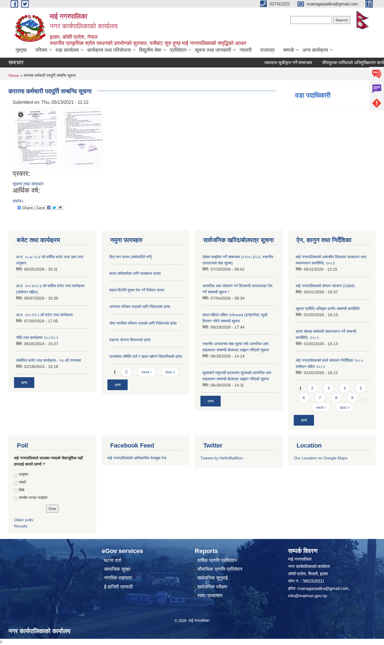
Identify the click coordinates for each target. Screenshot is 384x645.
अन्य (24, 382)
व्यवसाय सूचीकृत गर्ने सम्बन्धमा (278, 62)
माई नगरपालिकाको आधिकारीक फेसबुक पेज (136, 458)
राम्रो (22, 482)
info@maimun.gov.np (307, 595)
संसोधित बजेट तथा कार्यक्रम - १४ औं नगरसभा (48, 360)
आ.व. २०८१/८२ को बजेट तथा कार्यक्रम (44, 315)
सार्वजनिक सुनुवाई (212, 578)
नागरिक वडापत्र (118, 578)
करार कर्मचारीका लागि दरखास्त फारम (135, 273)
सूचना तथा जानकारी (213, 50)
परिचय (41, 50)
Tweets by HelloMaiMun (221, 458)
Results (20, 526)
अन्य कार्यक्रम (315, 50)
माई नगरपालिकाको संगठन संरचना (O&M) (325, 286)
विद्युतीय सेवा (150, 50)
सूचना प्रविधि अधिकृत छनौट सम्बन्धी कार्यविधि (328, 308)
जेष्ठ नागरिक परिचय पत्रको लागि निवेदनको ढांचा (143, 323)
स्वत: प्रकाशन (209, 595)
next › (146, 372)
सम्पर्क (288, 50)
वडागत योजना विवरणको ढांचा (129, 340)
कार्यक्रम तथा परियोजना (109, 50)
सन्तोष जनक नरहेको (33, 497)
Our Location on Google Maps (320, 458)
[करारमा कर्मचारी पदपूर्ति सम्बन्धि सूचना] (35, 137)
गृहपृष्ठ (21, 50)
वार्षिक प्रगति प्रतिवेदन (217, 560)
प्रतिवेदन (178, 50)
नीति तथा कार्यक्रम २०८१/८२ (37, 337)
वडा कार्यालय (67, 50)
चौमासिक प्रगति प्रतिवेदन (219, 569)
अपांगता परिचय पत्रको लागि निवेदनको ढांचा (139, 306)
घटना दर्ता (112, 560)
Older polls (23, 520)
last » (170, 372)
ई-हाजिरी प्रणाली (118, 587)
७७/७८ (18, 200)
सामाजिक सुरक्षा (117, 569)
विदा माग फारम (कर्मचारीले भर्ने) (130, 257)
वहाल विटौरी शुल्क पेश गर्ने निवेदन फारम (136, 290)
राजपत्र (267, 50)
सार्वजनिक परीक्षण (212, 587)
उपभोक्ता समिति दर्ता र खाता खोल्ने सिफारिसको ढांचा (145, 356)
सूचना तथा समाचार (28, 183)
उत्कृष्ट (23, 474)
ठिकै (21, 490)
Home (13, 75)
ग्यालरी (246, 50)
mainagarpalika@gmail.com (323, 588)
